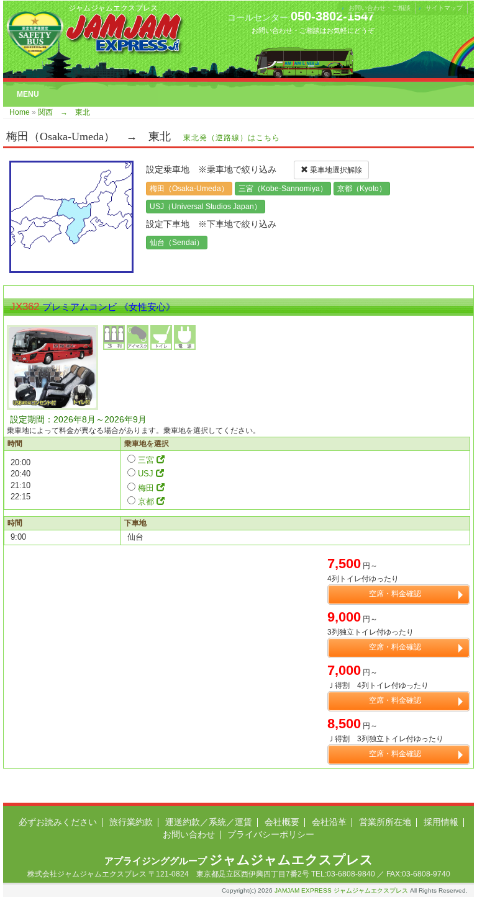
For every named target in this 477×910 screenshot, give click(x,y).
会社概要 (282, 822)
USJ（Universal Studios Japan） (205, 206)
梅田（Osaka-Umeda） (189, 188)
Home (19, 112)
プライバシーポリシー (270, 834)
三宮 (146, 460)
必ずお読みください (58, 822)
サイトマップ (444, 7)
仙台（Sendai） (177, 242)
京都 (146, 501)
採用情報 (441, 822)
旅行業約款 (131, 822)
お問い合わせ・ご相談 (379, 7)
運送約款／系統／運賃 (208, 822)
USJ (145, 473)
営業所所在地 (385, 822)
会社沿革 (329, 822)
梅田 (146, 488)
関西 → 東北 (64, 112)
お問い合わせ (189, 834)
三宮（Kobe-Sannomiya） (282, 188)
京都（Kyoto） (361, 188)
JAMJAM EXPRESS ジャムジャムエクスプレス (341, 890)
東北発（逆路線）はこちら (231, 137)
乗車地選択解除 (335, 170)
